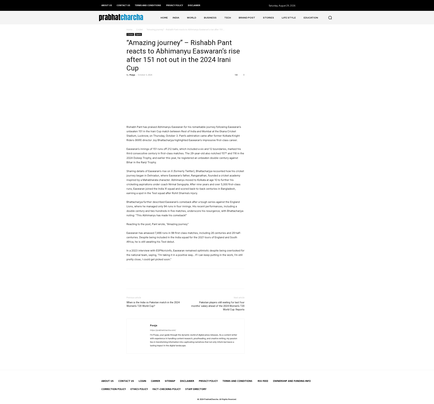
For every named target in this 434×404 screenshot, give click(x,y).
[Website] (159, 349)
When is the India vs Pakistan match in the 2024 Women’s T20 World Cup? (153, 304)
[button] (330, 18)
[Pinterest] (145, 82)
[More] (161, 82)
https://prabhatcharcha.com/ (163, 330)
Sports (138, 34)
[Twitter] (137, 82)
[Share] (153, 349)
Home (129, 29)
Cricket (139, 29)
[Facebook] (129, 82)
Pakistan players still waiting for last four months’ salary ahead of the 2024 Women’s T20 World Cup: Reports (217, 306)
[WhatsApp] (153, 82)
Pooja (132, 74)
